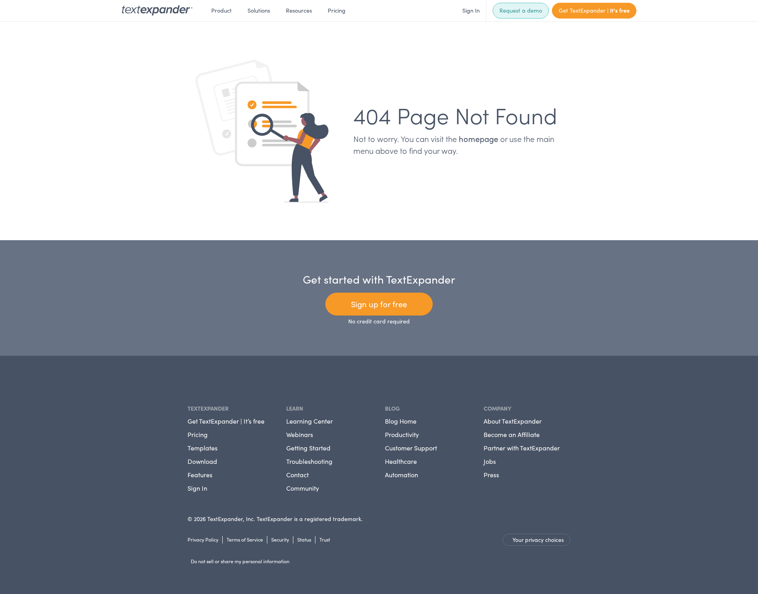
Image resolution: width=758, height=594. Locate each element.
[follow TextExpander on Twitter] (197, 380)
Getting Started (308, 448)
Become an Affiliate (512, 434)
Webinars (299, 434)
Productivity (402, 434)
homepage (478, 138)
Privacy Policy (203, 539)
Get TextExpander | (594, 10)
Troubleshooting (309, 461)
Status (304, 539)
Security (280, 539)
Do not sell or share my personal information (240, 561)
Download (202, 461)
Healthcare (401, 461)
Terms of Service (245, 539)
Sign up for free (379, 304)
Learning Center (309, 421)
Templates (203, 448)
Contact (297, 475)
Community (302, 488)
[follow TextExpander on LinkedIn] (191, 380)
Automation (401, 475)
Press (491, 475)
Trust (324, 539)
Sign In (471, 10)
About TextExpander (513, 421)
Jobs (490, 461)
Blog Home (401, 421)
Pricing (336, 10)
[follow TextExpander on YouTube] (203, 379)
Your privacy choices (538, 540)
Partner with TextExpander (522, 448)
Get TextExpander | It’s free (226, 421)
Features (200, 475)
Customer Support (411, 448)
